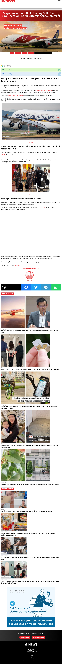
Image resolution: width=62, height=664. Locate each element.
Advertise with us (38, 637)
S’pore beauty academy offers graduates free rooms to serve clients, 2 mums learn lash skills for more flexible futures (30, 582)
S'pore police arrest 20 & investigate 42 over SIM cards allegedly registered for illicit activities (30, 369)
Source (31, 142)
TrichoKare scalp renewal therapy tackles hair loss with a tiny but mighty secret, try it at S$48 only (30, 558)
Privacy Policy (32, 654)
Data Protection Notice (32, 652)
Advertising (31, 649)
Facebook (17, 265)
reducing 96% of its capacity (43, 90)
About (31, 650)
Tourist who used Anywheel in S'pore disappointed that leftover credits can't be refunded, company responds (29, 407)
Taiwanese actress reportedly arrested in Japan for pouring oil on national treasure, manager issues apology (30, 446)
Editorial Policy (32, 651)
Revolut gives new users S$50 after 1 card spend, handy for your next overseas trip (26, 511)
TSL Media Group (37, 661)
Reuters (3, 154)
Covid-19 (15, 87)
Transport (30, 53)
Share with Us (25, 637)
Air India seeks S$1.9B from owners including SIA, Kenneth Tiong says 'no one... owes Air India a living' (30, 331)
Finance (12, 53)
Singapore (24, 53)
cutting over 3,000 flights (15, 95)
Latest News (18, 53)
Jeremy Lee (25, 58)
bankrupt (43, 207)
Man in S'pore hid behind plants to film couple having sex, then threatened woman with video (30, 484)
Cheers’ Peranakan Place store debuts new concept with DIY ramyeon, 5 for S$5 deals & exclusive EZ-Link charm (28, 534)
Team (31, 655)
